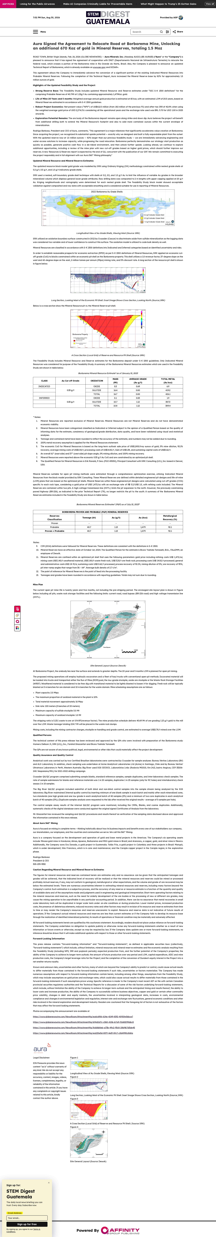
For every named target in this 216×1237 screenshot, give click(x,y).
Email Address (15, 1213)
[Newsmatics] (17, 628)
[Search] (161, 32)
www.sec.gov (99, 67)
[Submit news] (17, 609)
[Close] (49, 1183)
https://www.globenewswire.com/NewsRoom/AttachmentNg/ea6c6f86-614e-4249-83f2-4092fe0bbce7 (83, 1016)
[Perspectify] (17, 615)
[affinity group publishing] (17, 621)
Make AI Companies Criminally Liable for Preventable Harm (97, 3)
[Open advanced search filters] (167, 32)
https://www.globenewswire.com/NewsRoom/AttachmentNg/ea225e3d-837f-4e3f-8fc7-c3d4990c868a (83, 1033)
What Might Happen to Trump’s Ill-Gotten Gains (168, 3)
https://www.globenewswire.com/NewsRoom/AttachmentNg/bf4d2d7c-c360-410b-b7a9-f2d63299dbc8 (83, 1022)
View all (210, 4)
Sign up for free (27, 1224)
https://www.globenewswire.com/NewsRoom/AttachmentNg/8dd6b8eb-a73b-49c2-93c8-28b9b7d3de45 (84, 1027)
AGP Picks (8, 4)
